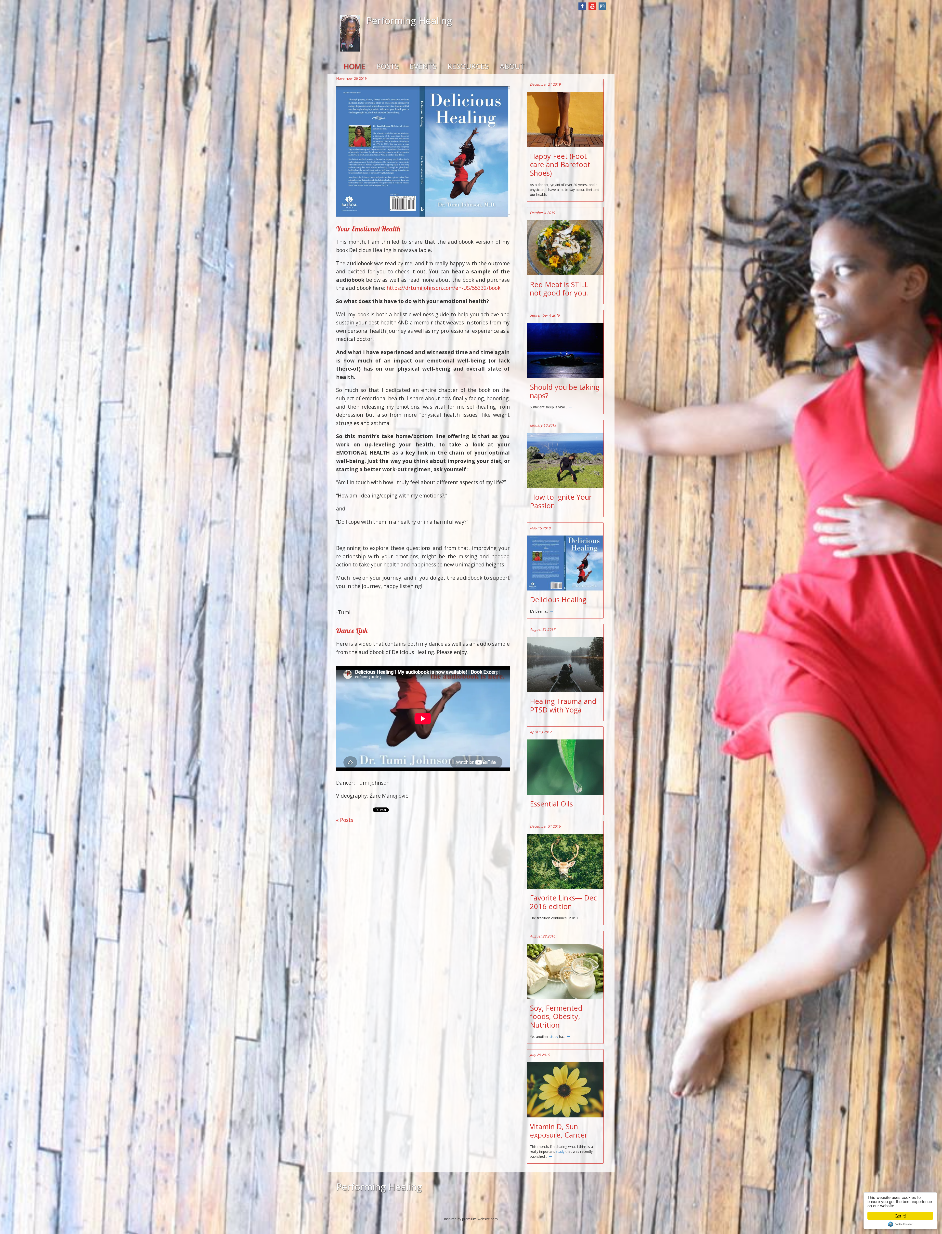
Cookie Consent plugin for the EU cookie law (900, 1224)
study (554, 1036)
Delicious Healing (558, 599)
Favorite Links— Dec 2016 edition (563, 902)
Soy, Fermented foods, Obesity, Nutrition (556, 1016)
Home (354, 66)
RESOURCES (468, 66)
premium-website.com (480, 1219)
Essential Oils (551, 804)
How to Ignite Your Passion (561, 501)
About (512, 66)
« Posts (344, 820)
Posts (387, 66)
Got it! (900, 1216)
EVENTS (423, 66)
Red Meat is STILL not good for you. (559, 288)
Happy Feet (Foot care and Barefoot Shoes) (560, 164)
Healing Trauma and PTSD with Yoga (563, 705)
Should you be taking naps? (564, 391)
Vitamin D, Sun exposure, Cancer (559, 1131)
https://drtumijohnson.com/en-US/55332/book (443, 287)
